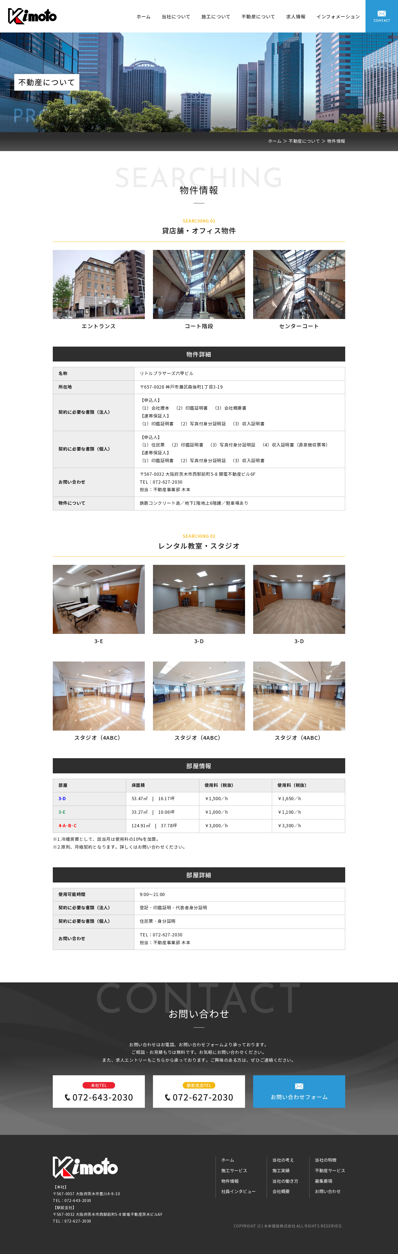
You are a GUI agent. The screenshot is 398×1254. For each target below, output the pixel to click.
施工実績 (281, 1170)
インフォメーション (338, 16)
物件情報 (230, 1181)
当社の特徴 (326, 1160)
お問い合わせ (328, 1191)
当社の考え (283, 1160)
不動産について (258, 16)
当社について (176, 16)
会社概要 (281, 1191)
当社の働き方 (285, 1181)
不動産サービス (330, 1170)
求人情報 (296, 16)
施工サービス (234, 1170)
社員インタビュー (238, 1191)
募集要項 (323, 1181)
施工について (215, 16)
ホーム (143, 16)
